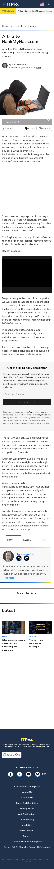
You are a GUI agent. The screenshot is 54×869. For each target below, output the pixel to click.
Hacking (32, 26)
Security (18, 26)
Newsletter (46, 128)
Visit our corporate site (38, 746)
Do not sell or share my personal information (27, 847)
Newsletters (27, 825)
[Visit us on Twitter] (19, 774)
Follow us (31, 128)
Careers (27, 836)
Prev (9, 540)
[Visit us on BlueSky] (36, 774)
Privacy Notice (41, 415)
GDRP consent (27, 830)
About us (27, 792)
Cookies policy (27, 819)
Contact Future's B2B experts (27, 841)
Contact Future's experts (27, 786)
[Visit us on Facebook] (10, 774)
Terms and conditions (27, 803)
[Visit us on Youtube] (28, 774)
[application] (27, 273)
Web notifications (27, 814)
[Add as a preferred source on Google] (11, 755)
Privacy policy (27, 808)
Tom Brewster (19, 64)
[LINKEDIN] (27, 558)
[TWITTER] (20, 558)
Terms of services (37, 412)
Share (9, 128)
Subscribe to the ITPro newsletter (35, 11)
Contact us (27, 797)
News (38, 67)
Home (5, 26)
